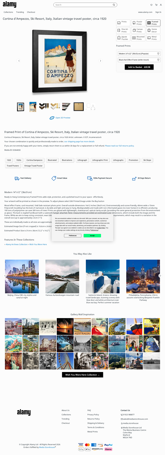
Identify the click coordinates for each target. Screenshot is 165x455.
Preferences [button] (94, 230)
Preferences (73, 235)
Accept (92, 235)
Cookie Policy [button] (101, 228)
